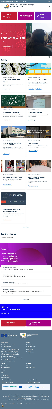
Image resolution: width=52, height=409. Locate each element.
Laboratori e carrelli (8, 361)
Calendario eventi (5, 375)
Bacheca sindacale (5, 377)
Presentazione (29, 345)
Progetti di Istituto (30, 367)
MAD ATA (16, 351)
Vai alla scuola (6, 46)
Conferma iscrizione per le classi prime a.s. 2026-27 (12, 144)
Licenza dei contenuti (30, 404)
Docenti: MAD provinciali (6, 348)
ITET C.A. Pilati (5, 313)
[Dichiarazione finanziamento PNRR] (9, 336)
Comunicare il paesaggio (35, 112)
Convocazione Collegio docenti (11, 112)
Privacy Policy (20, 404)
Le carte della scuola (31, 348)
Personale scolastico (5, 367)
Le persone (28, 351)
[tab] (19, 56)
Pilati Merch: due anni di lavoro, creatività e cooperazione (12, 210)
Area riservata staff (6, 380)
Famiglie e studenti (5, 366)
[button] (10, 388)
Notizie (2, 372)
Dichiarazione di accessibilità (7, 404)
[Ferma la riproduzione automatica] (49, 57)
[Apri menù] (2, 6)
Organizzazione (29, 349)
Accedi (49, 1)
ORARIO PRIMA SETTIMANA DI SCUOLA (12, 81)
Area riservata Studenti (7, 382)
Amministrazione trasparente (8, 345)
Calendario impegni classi (7, 356)
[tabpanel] (26, 39)
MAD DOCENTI (15, 349)
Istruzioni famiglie (15, 353)
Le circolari (3, 374)
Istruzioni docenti (15, 354)
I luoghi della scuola (30, 346)
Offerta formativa (30, 366)
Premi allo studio (33, 143)
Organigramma (29, 353)
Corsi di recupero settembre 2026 (37, 80)
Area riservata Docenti (31, 380)
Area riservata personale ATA (33, 382)
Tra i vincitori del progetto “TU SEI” (13, 177)
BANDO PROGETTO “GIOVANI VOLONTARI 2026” (36, 178)
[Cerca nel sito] (49, 6)
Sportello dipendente (6, 346)
